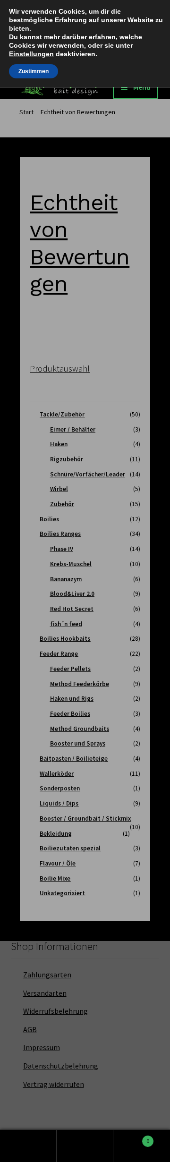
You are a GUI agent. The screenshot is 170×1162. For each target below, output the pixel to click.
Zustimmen (33, 71)
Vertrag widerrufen (53, 1084)
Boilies (49, 519)
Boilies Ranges (60, 534)
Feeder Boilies (70, 714)
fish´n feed (66, 624)
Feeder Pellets (70, 669)
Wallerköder (57, 774)
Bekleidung (56, 834)
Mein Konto (28, 1146)
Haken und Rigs (72, 699)
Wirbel (59, 489)
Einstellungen (31, 54)
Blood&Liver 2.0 (72, 594)
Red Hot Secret (72, 609)
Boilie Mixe (55, 878)
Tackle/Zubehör (62, 414)
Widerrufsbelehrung (55, 1011)
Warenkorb (131, 1137)
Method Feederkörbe (79, 684)
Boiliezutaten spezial (70, 848)
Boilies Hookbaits (65, 639)
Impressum (41, 1047)
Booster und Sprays (77, 743)
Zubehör (62, 504)
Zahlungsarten (47, 974)
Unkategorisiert (62, 893)
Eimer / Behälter (72, 429)
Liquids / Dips (59, 803)
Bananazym (66, 579)
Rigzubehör (66, 459)
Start (26, 112)
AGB (30, 1029)
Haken (59, 444)
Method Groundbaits (79, 729)
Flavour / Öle (58, 863)
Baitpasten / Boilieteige (74, 759)
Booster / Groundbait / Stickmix (85, 818)
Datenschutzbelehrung (60, 1065)
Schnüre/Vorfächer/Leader (87, 474)
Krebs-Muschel (71, 564)
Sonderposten (60, 788)
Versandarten (45, 993)
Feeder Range (59, 654)
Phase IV (61, 549)
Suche (85, 1146)
